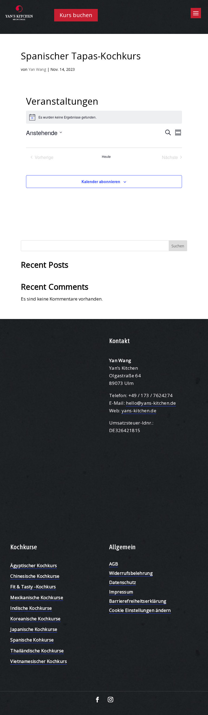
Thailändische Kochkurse (37, 651)
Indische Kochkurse (31, 608)
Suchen (177, 245)
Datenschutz (122, 582)
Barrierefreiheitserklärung (137, 601)
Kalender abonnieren (101, 181)
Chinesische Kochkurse (34, 576)
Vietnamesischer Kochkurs (38, 661)
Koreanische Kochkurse (35, 619)
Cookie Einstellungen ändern (140, 610)
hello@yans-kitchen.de (151, 403)
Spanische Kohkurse (32, 640)
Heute (106, 156)
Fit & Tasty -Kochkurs (33, 587)
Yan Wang (37, 69)
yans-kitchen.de (139, 410)
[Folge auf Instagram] (110, 699)
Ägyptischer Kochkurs (33, 566)
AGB (113, 564)
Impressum (121, 592)
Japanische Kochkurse (33, 629)
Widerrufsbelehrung (131, 573)
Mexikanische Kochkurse (36, 598)
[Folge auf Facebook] (97, 699)
